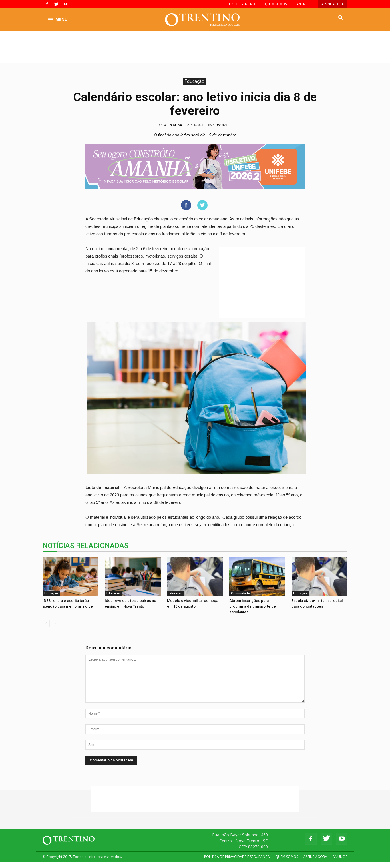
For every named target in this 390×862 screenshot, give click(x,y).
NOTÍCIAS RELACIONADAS (85, 546)
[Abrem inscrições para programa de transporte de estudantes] (257, 576)
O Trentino (173, 125)
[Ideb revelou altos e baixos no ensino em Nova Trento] (133, 576)
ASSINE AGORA (332, 4)
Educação (194, 81)
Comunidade (240, 593)
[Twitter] (56, 4)
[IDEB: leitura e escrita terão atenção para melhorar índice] (70, 576)
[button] (340, 18)
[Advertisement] (195, 50)
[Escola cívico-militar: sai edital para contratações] (319, 576)
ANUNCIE (303, 4)
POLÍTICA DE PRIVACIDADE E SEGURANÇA (237, 856)
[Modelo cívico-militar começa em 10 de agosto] (195, 576)
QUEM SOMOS (276, 4)
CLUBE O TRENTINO (240, 4)
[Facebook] (47, 4)
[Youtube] (65, 4)
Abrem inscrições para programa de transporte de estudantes (252, 606)
